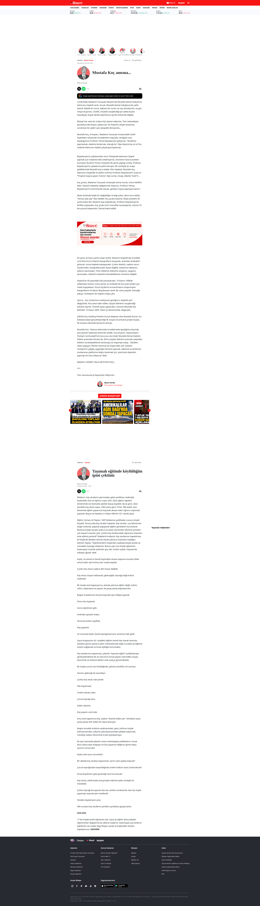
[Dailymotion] (91, 886)
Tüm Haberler (105, 867)
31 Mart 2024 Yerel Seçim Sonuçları (82, 853)
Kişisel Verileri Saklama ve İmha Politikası (176, 863)
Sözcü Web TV (105, 856)
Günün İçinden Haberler (109, 853)
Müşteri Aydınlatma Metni (170, 856)
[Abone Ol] (136, 60)
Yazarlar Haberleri (161, 527)
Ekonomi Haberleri (76, 867)
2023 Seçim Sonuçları (77, 856)
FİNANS (154, 8)
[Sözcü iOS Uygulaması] (107, 886)
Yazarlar (87, 462)
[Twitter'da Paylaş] (79, 89)
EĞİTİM (162, 8)
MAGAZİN (146, 8)
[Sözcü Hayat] (90, 840)
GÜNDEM (94, 8)
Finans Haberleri (76, 863)
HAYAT (138, 8)
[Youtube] (86, 886)
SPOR (132, 8)
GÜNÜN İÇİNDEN (122, 8)
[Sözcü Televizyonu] (72, 840)
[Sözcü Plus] (100, 840)
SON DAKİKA (74, 8)
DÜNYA (111, 8)
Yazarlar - (80, 60)
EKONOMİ (103, 8)
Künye (133, 856)
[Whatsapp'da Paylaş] (84, 89)
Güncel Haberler (107, 848)
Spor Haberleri (106, 860)
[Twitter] (81, 886)
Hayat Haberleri (75, 870)
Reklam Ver (135, 860)
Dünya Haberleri (75, 874)
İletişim (133, 853)
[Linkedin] (95, 886)
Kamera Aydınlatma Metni (170, 867)
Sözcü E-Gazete (106, 863)
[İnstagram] (72, 886)
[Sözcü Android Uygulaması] (121, 886)
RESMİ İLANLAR (172, 8)
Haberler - (80, 462)
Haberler (73, 848)
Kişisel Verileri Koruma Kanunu (172, 853)
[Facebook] (77, 886)
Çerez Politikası (167, 860)
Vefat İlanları (135, 863)
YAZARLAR (85, 8)
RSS (163, 874)
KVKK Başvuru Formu (169, 870)
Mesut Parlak (88, 60)
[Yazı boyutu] (140, 89)
